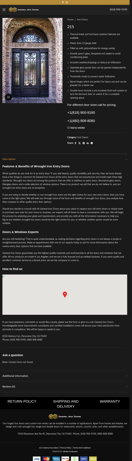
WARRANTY (110, 401)
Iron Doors (82, 20)
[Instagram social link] (67, 2)
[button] (64, 294)
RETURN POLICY (22, 401)
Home (70, 20)
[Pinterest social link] (84, 143)
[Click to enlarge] (8, 97)
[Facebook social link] (63, 2)
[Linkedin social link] (88, 143)
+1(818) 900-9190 (81, 113)
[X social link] (79, 143)
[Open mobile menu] (4, 9)
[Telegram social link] (92, 143)
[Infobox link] (118, 10)
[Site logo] (24, 10)
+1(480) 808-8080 (81, 121)
